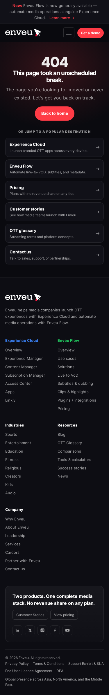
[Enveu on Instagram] (42, 630)
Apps (10, 391)
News (63, 476)
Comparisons (69, 451)
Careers (12, 552)
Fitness (12, 459)
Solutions (66, 366)
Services (13, 544)
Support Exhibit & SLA (86, 663)
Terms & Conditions (48, 663)
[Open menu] (68, 32)
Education (14, 451)
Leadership (15, 535)
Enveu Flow (68, 340)
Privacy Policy (17, 663)
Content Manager (21, 366)
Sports (11, 434)
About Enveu (17, 527)
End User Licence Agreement (28, 671)
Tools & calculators (74, 459)
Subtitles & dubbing (75, 383)
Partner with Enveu (22, 560)
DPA (59, 671)
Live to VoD (68, 375)
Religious (13, 468)
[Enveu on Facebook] (55, 630)
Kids (9, 484)
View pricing (64, 615)
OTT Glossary (70, 442)
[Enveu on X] (30, 630)
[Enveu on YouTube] (67, 630)
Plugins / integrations (77, 400)
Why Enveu (15, 519)
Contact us (15, 569)
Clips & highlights (73, 391)
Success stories (72, 468)
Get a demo (90, 33)
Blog (61, 434)
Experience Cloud (21, 340)
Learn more (62, 17)
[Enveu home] (23, 33)
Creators (13, 476)
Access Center (18, 383)
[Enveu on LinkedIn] (17, 630)
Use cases (67, 358)
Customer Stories (30, 615)
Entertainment (18, 442)
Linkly (10, 400)
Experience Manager (24, 358)
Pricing (64, 408)
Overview (13, 350)
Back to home (54, 113)
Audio (10, 493)
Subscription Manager (25, 375)
